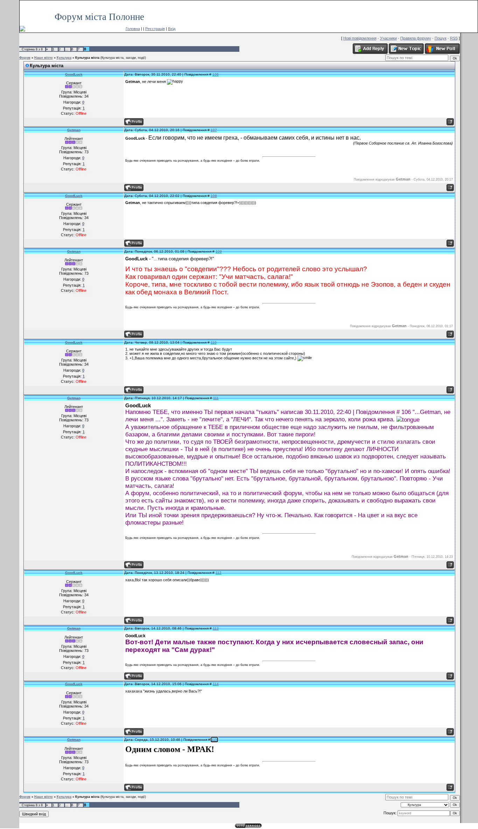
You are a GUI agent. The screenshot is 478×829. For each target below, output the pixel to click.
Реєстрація (155, 29)
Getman (73, 130)
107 (214, 130)
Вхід (171, 29)
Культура (64, 57)
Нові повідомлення (360, 38)
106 (215, 74)
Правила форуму (415, 38)
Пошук (441, 38)
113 (216, 628)
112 (219, 573)
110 (214, 342)
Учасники (388, 38)
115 (214, 740)
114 (216, 684)
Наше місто (43, 57)
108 (214, 196)
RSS (470, 4)
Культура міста (87, 57)
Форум (24, 57)
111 (216, 398)
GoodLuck (74, 74)
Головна (133, 29)
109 (219, 251)
